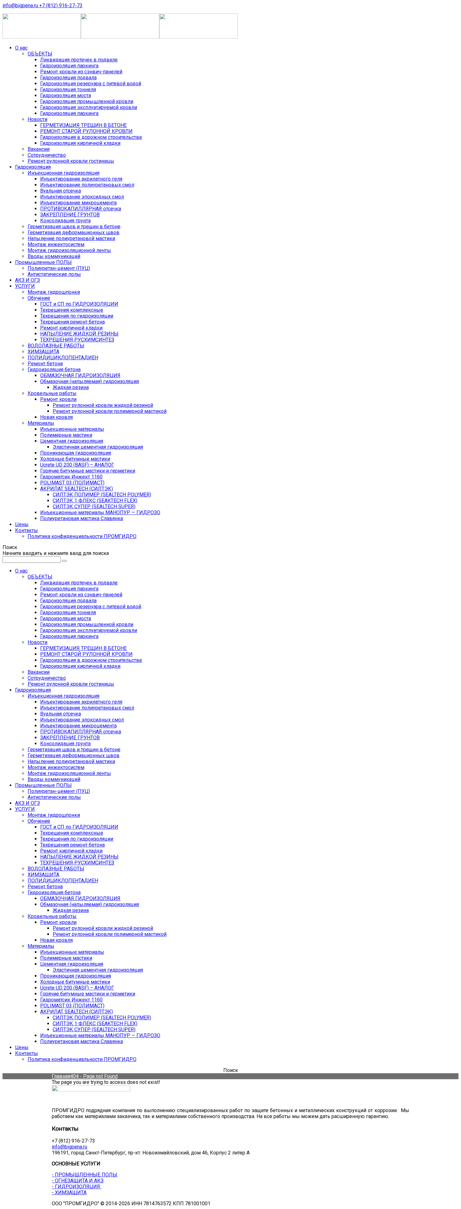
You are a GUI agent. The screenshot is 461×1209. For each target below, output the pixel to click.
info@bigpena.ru (21, 5)
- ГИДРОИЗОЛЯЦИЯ (76, 1187)
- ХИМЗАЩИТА (69, 1193)
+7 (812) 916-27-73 (60, 5)
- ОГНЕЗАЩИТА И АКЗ (77, 1181)
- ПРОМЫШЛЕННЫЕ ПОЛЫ (84, 1175)
